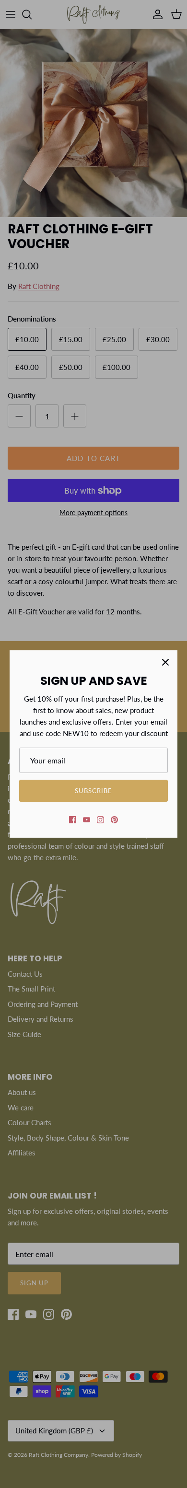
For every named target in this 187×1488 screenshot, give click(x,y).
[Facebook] (72, 819)
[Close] (165, 662)
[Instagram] (100, 819)
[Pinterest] (114, 819)
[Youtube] (86, 819)
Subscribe (93, 791)
